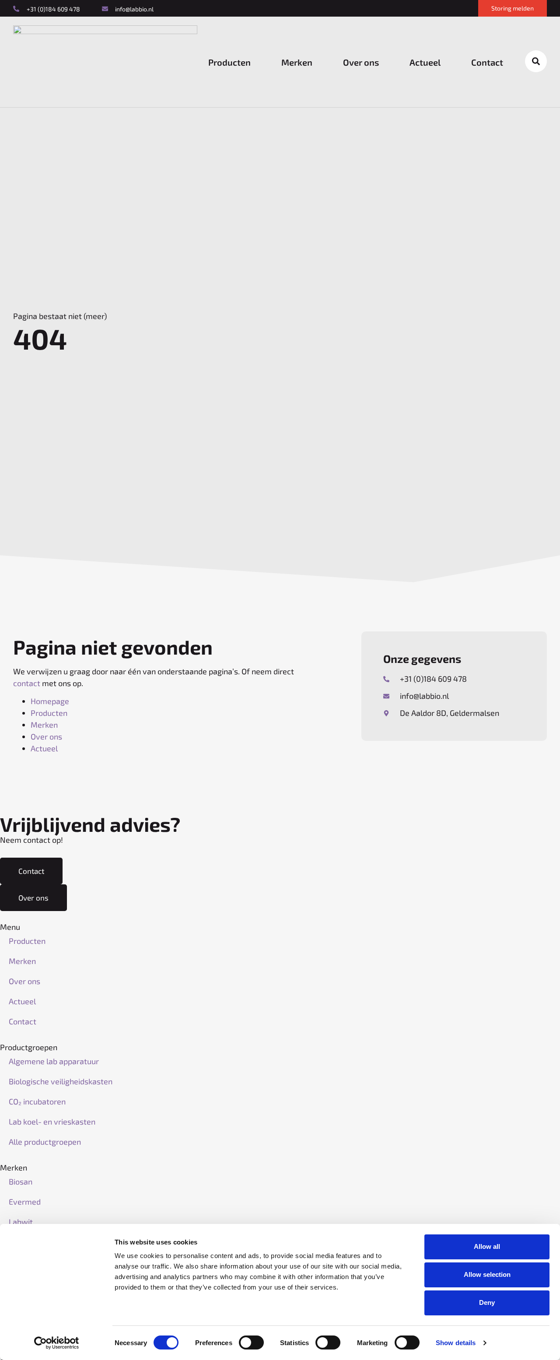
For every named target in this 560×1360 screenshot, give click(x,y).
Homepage (50, 701)
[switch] (251, 1342)
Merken (296, 62)
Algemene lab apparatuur (54, 1061)
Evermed (25, 1201)
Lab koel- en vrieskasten (52, 1121)
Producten (229, 62)
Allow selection (487, 1274)
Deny (487, 1302)
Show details (456, 1342)
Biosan (20, 1181)
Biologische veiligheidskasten (60, 1081)
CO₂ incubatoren (37, 1101)
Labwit (21, 1222)
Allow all (487, 1246)
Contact (487, 62)
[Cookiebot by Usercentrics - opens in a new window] (56, 1342)
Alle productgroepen (45, 1141)
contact (26, 683)
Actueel (425, 62)
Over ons (361, 62)
